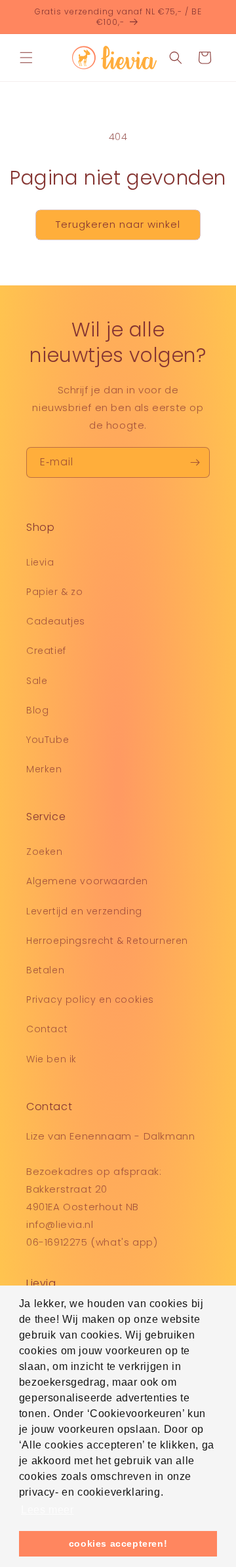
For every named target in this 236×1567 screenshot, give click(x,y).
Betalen (45, 970)
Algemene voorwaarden (87, 881)
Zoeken (44, 851)
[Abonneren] (194, 462)
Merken (44, 769)
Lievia (40, 562)
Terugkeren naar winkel (118, 224)
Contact (47, 1029)
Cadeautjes (55, 621)
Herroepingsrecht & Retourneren (107, 940)
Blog (37, 710)
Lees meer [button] (47, 1509)
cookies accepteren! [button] (118, 1543)
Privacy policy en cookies (90, 999)
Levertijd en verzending (84, 911)
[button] (26, 57)
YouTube (47, 739)
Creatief (46, 650)
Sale (36, 680)
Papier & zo (54, 591)
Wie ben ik (51, 1059)
